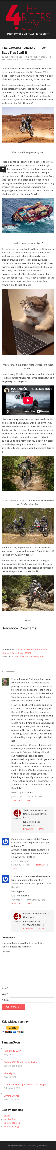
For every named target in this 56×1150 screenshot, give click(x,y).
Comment (6, 952)
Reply (29, 800)
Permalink (16, 800)
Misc (4, 59)
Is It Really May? (12, 1051)
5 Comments (36, 59)
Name (5, 988)
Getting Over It (11, 1096)
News (9, 59)
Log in (7, 1115)
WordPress (43, 1145)
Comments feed (12, 1123)
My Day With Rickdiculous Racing (20, 1062)
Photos (17, 59)
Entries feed (10, 1119)
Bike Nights (9, 1073)
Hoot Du (24, 1145)
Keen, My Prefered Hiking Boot (29, 656)
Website (5, 1000)
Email (5, 994)
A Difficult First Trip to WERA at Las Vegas (25, 1084)
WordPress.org (11, 1126)
